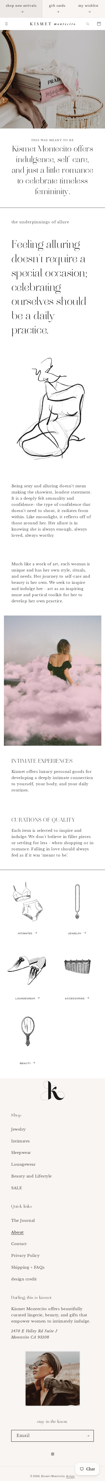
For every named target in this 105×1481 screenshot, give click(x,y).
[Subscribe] (88, 1436)
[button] (6, 23)
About (17, 1232)
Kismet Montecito (53, 1476)
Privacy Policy (25, 1255)
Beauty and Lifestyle (31, 1176)
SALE (16, 1188)
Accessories (75, 999)
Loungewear (25, 999)
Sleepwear (21, 1153)
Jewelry (74, 934)
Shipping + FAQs (28, 1267)
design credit (24, 1279)
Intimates (25, 934)
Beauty (25, 1063)
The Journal (23, 1220)
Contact (19, 1244)
